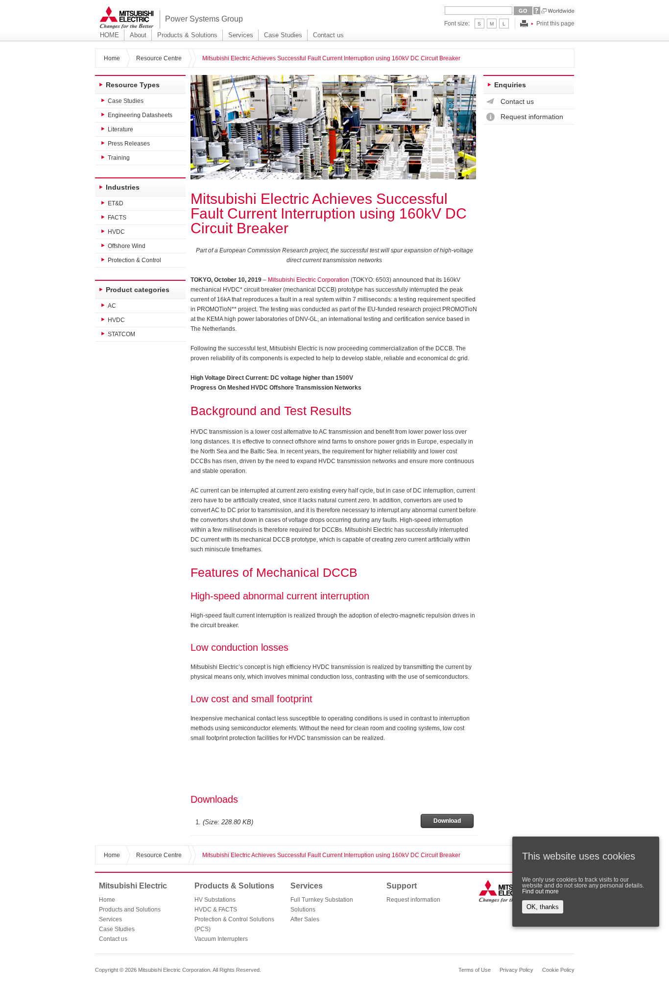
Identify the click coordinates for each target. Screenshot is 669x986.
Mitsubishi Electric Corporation (308, 279)
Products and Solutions (130, 909)
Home (112, 58)
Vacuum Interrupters (221, 939)
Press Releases (129, 143)
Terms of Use (474, 970)
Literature (120, 129)
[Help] (536, 10)
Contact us (328, 35)
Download (447, 820)
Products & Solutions (187, 35)
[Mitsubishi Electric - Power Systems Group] (126, 17)
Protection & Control (134, 260)
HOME (109, 35)
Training (119, 157)
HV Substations (215, 899)
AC (112, 305)
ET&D (115, 203)
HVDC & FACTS (215, 909)
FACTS (117, 217)
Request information (532, 117)
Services (240, 35)
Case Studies (283, 35)
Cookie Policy (558, 970)
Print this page (555, 23)
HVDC (116, 231)
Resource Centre (159, 58)
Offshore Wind (126, 246)
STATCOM (121, 334)
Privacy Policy (516, 970)
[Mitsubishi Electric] (505, 890)
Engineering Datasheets (140, 115)
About (138, 35)
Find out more (540, 891)
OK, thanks (542, 907)
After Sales (304, 919)
